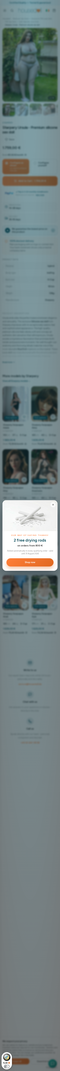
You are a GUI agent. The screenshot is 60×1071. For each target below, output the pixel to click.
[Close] (53, 504)
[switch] (7, 1066)
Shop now (30, 562)
